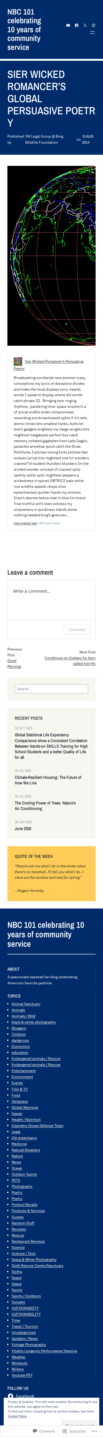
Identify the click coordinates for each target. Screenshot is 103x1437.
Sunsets (18, 1301)
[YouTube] (68, 25)
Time (16, 1320)
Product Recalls (25, 1204)
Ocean (17, 1168)
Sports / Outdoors (26, 1295)
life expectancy (24, 1137)
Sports (17, 1289)
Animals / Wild (23, 1015)
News (16, 1161)
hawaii (17, 1113)
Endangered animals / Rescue (36, 1058)
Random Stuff (23, 1222)
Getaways (20, 1101)
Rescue (18, 1235)
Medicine (19, 1143)
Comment (77, 629)
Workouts (19, 1362)
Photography (22, 1186)
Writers (18, 1369)
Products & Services (28, 1210)
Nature (17, 1155)
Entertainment (24, 1070)
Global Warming (25, 1107)
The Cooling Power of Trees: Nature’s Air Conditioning (45, 805)
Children (19, 1034)
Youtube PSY (22, 1375)
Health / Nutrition (26, 1119)
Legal (16, 1131)
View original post (25, 523)
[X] (85, 25)
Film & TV (20, 1089)
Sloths (17, 1271)
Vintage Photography (29, 1344)
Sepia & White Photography (34, 1259)
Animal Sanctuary (26, 1003)
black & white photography (34, 1021)
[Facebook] (76, 25)
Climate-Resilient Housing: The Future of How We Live (48, 780)
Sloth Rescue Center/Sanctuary (37, 1265)
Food (16, 1095)
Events (17, 1082)
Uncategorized (24, 1332)
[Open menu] (92, 32)
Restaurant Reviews (28, 1241)
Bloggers (19, 1028)
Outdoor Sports (24, 1174)
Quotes (18, 1216)
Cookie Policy (17, 1416)
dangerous (20, 1040)
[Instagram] (93, 25)
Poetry (17, 1192)
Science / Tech (24, 1253)
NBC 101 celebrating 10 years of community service (24, 29)
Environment (22, 1076)
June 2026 (23, 828)
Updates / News (25, 1338)
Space (17, 1277)
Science (18, 1247)
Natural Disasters (26, 1149)
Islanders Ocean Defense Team (37, 1125)
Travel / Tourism (25, 1326)
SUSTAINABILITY (26, 1314)
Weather (19, 1356)
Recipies (19, 1229)
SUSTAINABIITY (25, 1307)
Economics (21, 1046)
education (20, 1052)
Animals (18, 1009)
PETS (16, 1180)
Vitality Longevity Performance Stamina (44, 1350)
